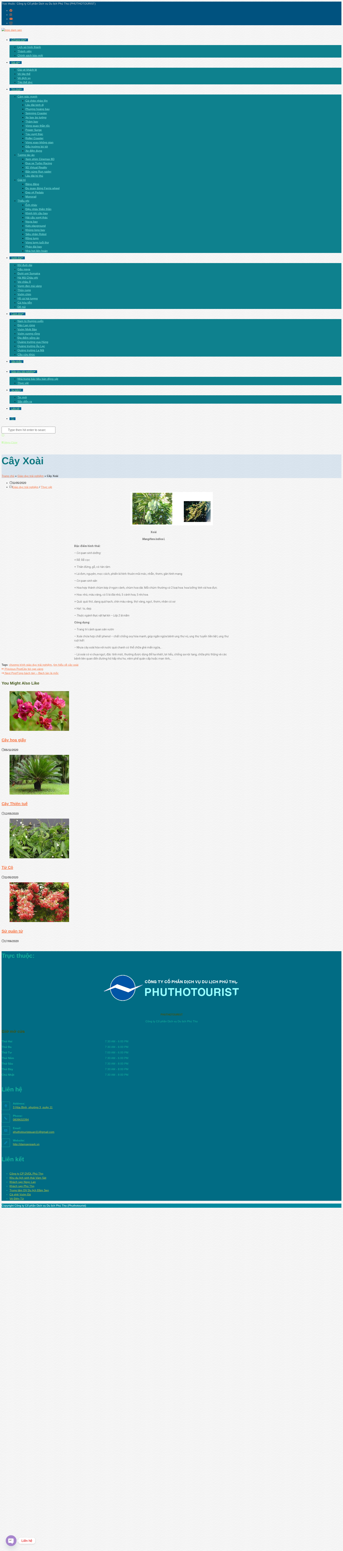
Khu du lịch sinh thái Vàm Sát (28, 1177)
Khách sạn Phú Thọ (22, 1186)
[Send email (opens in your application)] (11, 23)
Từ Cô (7, 867)
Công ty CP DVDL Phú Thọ (26, 1173)
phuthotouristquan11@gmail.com (33, 1131)
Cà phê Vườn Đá (20, 1194)
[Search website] (12, 418)
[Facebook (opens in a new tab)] (11, 10)
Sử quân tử (12, 931)
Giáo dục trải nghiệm (30, 475)
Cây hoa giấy (14, 740)
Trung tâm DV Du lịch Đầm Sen (29, 1190)
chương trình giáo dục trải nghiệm (30, 664)
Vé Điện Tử (17, 1198)
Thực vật (46, 487)
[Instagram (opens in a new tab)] (11, 14)
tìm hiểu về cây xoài (65, 664)
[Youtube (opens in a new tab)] (11, 18)
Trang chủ (8, 475)
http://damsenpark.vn (26, 1144)
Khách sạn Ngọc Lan (23, 1182)
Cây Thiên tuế (15, 804)
